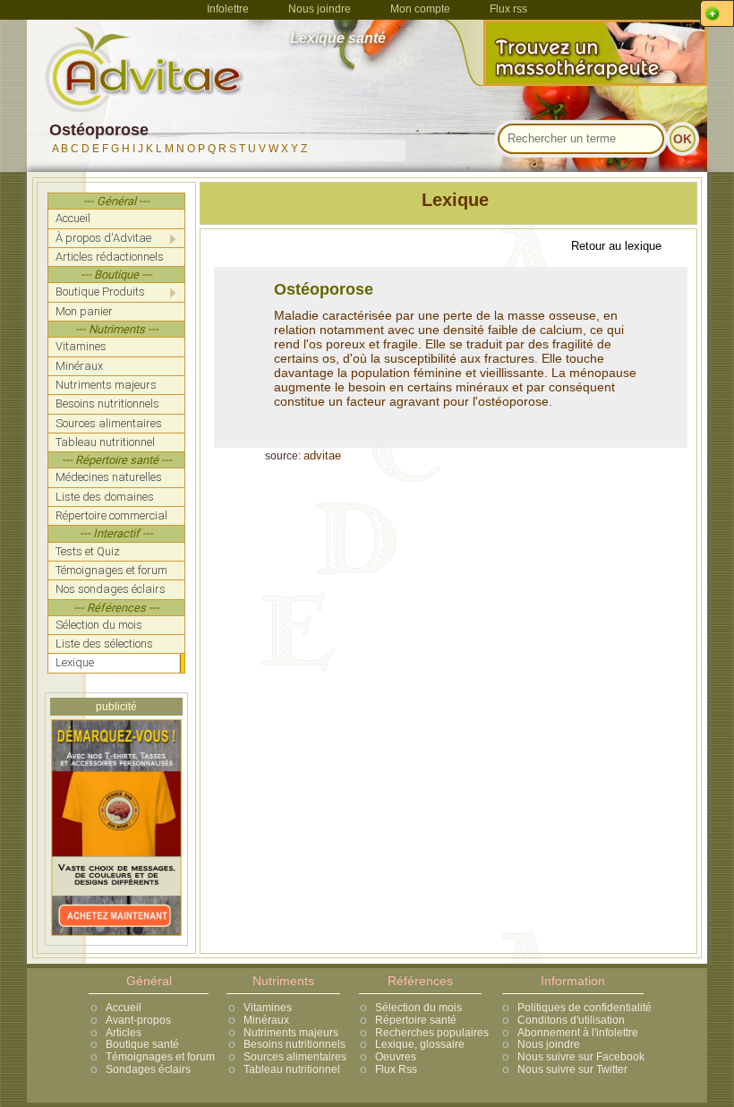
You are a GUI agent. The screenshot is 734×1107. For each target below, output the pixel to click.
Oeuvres (395, 1057)
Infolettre (228, 9)
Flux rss (508, 9)
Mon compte (420, 9)
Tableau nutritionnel (291, 1069)
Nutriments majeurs (290, 1032)
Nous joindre (319, 9)
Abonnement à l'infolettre (577, 1032)
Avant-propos (138, 1020)
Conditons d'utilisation (571, 1020)
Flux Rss (396, 1069)
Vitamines (267, 1007)
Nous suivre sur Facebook (580, 1057)
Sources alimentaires (294, 1057)
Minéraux (266, 1020)
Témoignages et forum (160, 1057)
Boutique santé (142, 1044)
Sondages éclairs (148, 1069)
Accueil (123, 1007)
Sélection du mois (418, 1007)
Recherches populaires (432, 1032)
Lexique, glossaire (420, 1044)
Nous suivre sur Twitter (572, 1069)
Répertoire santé (416, 1020)
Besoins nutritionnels (294, 1044)
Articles (123, 1032)
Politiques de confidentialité (584, 1007)
